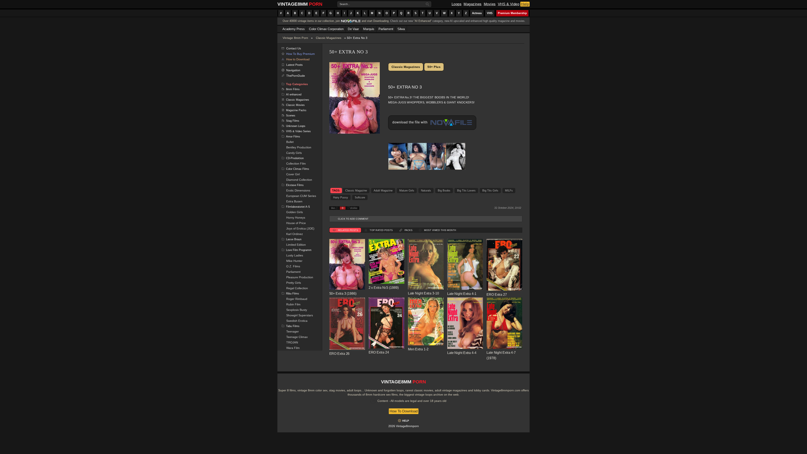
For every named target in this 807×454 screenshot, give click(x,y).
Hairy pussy (340, 197)
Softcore (360, 197)
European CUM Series (301, 196)
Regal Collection (297, 288)
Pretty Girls (293, 282)
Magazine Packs (296, 110)
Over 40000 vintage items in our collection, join (311, 20)
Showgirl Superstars (299, 315)
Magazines (473, 4)
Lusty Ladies (294, 255)
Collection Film (296, 163)
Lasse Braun (293, 239)
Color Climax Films (297, 168)
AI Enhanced (423, 20)
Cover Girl (293, 174)
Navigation (293, 70)
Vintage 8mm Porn (295, 38)
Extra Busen (294, 201)
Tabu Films (292, 326)
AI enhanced (293, 94)
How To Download (404, 411)
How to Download (298, 59)
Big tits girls (490, 190)
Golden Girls (294, 212)
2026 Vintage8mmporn (403, 426)
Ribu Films (292, 293)
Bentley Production (298, 147)
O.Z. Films (293, 266)
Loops (457, 4)
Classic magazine (356, 190)
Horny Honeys (295, 217)
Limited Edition (296, 244)
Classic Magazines (328, 38)
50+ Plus (433, 67)
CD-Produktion (295, 158)
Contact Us (293, 48)
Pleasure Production (299, 277)
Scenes (290, 115)
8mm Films (293, 89)
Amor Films (293, 136)
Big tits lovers (466, 190)
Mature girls (406, 190)
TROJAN (292, 342)
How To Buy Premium (300, 53)
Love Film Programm (298, 250)
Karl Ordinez (294, 234)
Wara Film (293, 348)
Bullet (290, 142)
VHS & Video (509, 4)
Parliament (293, 271)
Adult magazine (383, 190)
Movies (490, 4)
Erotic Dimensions (298, 190)
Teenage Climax (297, 337)
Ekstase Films (295, 185)
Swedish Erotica (296, 320)
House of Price (296, 223)
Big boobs (444, 190)
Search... (345, 4)
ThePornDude (295, 75)
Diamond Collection (299, 179)
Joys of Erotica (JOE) (300, 228)
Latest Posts (294, 64)
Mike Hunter (294, 261)
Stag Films (292, 120)
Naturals (426, 190)
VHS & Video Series (298, 131)
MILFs (509, 190)
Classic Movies (295, 105)
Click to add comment (353, 219)
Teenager (292, 331)
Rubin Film (293, 304)
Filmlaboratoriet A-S (298, 206)
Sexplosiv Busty (296, 309)
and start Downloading (375, 20)
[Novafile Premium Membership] (350, 22)
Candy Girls (294, 152)
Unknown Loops (295, 126)
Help (525, 4)
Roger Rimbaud (296, 299)
